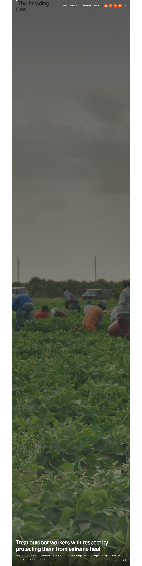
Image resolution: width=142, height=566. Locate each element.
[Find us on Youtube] (120, 6)
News (65, 6)
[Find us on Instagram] (115, 6)
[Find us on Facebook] (110, 6)
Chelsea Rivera (22, 560)
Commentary (74, 6)
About (96, 6)
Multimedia (86, 6)
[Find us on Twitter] (106, 6)
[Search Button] (125, 5)
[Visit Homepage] (35, 6)
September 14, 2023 (35, 560)
